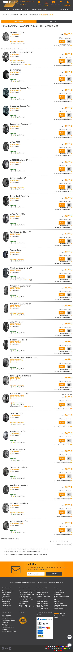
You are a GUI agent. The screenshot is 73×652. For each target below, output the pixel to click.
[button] (69, 637)
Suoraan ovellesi (42, 582)
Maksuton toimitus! (15, 582)
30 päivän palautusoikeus (29, 582)
